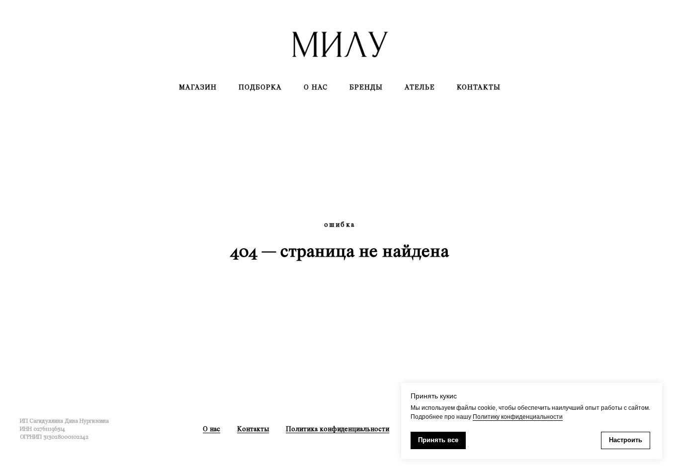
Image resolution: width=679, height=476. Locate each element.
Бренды (366, 87)
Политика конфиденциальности (337, 429)
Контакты (479, 87)
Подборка (260, 87)
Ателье (420, 87)
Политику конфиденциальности (518, 416)
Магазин (198, 87)
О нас (316, 87)
